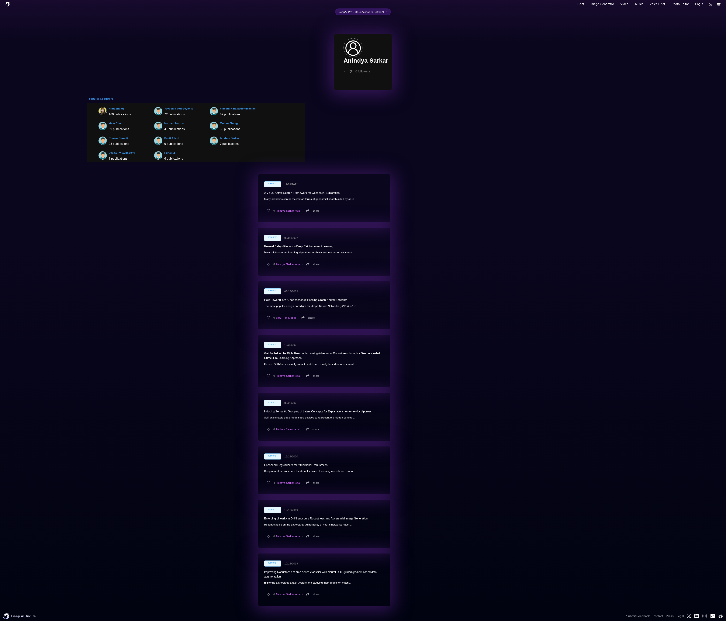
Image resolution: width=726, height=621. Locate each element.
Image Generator (602, 4)
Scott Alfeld (171, 138)
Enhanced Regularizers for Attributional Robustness (296, 465)
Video (624, 4)
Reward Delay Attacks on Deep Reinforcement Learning (298, 246)
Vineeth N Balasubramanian (238, 108)
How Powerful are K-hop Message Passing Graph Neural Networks (305, 299)
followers (362, 71)
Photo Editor (680, 4)
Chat (580, 4)
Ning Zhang (116, 108)
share (316, 210)
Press (670, 616)
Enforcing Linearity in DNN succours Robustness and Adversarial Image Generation (316, 518)
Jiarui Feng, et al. (286, 317)
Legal (680, 616)
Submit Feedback (638, 616)
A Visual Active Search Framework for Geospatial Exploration (302, 192)
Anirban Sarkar (229, 138)
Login (699, 4)
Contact (658, 616)
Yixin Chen (116, 123)
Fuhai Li (169, 152)
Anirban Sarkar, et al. (288, 429)
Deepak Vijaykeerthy (122, 152)
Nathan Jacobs (174, 123)
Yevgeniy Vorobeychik (178, 108)
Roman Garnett (118, 138)
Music (639, 4)
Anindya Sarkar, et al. (288, 210)
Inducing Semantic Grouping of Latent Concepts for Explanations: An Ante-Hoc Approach (318, 411)
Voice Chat (657, 4)
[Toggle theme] (710, 4)
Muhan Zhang (229, 123)
